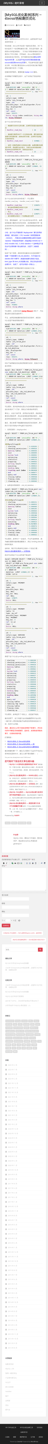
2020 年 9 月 (12, 1138)
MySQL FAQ (20, 1031)
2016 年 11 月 (13, 1211)
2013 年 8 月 (12, 1348)
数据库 (28, 25)
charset (24, 1021)
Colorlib (19, 1442)
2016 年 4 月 (12, 1234)
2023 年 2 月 (12, 1079)
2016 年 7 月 (12, 1220)
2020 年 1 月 (12, 1165)
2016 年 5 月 (12, 1229)
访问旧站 (39, 1427)
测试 (18, 1048)
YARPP (16, 815)
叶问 (28, 1045)
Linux (37, 1024)
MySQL (14, 823)
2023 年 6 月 (12, 1074)
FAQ (15, 1024)
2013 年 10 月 (13, 1339)
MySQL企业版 (10, 1034)
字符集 (8, 1048)
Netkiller (8, 1391)
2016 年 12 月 (13, 1206)
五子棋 (33, 1437)
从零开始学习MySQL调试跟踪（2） (18, 1005)
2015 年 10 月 (13, 1261)
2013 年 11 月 (13, 1334)
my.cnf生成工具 (11, 1427)
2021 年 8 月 (12, 1101)
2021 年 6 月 (12, 1111)
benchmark (10, 1021)
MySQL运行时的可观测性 (14, 996)
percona (9, 1038)
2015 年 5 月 (12, 1284)
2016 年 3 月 (12, 1238)
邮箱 (3, 903)
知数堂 (29, 1048)
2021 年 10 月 (13, 1092)
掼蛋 (14, 1437)
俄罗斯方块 (23, 1437)
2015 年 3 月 (12, 1293)
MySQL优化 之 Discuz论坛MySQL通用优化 (23, 747)
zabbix (33, 1041)
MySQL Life (9, 1369)
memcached (18, 1028)
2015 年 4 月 (12, 1288)
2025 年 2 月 (12, 1065)
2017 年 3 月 (12, 1193)
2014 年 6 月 (12, 1320)
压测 (23, 1045)
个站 (39, 1041)
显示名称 (5, 895)
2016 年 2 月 (12, 1243)
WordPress (34, 1442)
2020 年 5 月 (12, 1147)
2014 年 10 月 (13, 1302)
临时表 (8, 1045)
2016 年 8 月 (12, 1215)
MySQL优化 (22, 823)
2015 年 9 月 (12, 1266)
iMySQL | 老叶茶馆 (13, 2)
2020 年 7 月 (12, 1142)
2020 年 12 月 (13, 1129)
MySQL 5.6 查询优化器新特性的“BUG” (23, 764)
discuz (8, 823)
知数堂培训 (9, 1364)
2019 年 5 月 (12, 1179)
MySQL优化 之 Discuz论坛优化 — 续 (20, 744)
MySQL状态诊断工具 (26, 1427)
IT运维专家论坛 (11, 1378)
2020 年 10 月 (13, 1133)
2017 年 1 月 (12, 1202)
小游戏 (7, 1437)
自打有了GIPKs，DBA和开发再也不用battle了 (22, 1001)
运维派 (7, 1400)
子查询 (34, 1045)
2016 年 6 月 (12, 1225)
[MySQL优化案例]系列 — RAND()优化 (23, 775)
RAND (26, 1038)
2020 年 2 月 (12, 1161)
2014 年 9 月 (12, 1307)
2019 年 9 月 (12, 1174)
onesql (37, 1034)
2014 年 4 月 (12, 1325)
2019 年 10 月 (13, 1170)
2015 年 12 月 (13, 1252)
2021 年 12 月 (13, 1083)
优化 (13, 1045)
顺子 (7, 1396)
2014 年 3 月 (12, 1329)
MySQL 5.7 (34, 1028)
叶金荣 (20, 25)
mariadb (9, 1028)
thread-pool (18, 1041)
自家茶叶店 (24, 1432)
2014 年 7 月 (12, 1316)
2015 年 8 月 (12, 1270)
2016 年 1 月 (12, 1247)
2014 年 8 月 (12, 1311)
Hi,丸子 (8, 1382)
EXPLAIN (9, 1024)
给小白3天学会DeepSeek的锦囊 (17, 963)
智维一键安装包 (11, 1373)
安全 (13, 1048)
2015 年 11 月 (13, 1256)
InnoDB (26, 1024)
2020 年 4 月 (12, 1152)
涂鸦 (23, 1048)
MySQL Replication (32, 1031)
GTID (20, 1024)
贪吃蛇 (41, 1437)
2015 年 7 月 (12, 1275)
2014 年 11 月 (13, 1298)
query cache (18, 1038)
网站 (3, 911)
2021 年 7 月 (12, 1106)
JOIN (32, 1024)
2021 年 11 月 (13, 1088)
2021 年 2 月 (12, 1124)
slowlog (32, 1038)
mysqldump (10, 1031)
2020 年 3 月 (12, 1156)
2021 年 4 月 (12, 1120)
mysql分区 (29, 1034)
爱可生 (7, 1410)
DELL (30, 1021)
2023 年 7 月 (12, 1069)
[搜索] (40, 950)
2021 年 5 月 (12, 1115)
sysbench (9, 1041)
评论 (4, 866)
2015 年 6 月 (12, 1279)
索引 (34, 1048)
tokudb (27, 1041)
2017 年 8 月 (12, 1183)
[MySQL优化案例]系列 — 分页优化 (17, 551)
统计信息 (9, 1051)
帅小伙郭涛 (9, 1387)
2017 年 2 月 (12, 1197)
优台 (7, 1405)
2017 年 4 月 (12, 1188)
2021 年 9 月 (12, 1097)
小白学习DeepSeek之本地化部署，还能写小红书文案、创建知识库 (23, 969)
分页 (29, 823)
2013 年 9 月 (12, 1343)
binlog (18, 1021)
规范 (15, 1051)
